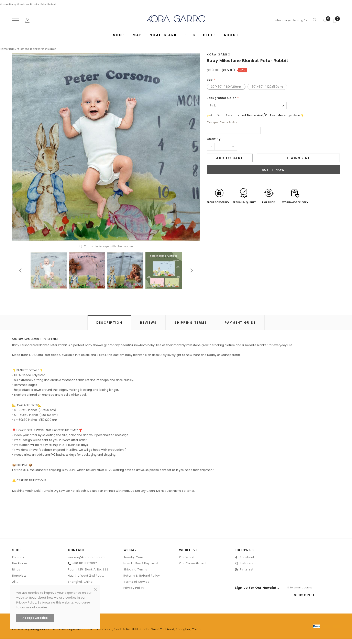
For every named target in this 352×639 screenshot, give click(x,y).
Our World (186, 557)
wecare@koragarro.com (86, 557)
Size (211, 80)
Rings (16, 569)
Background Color (223, 98)
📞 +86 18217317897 (82, 563)
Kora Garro (219, 54)
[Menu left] (15, 20)
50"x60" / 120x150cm (267, 87)
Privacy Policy (133, 588)
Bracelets (19, 576)
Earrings (18, 557)
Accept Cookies (35, 618)
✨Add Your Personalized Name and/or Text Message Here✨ (255, 115)
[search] (314, 20)
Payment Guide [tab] (240, 322)
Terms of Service (136, 582)
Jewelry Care (133, 557)
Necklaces (20, 563)
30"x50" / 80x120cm (226, 87)
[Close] (95, 589)
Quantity (213, 139)
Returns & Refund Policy (141, 576)
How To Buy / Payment (140, 563)
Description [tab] (109, 322)
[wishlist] (325, 20)
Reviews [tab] (148, 322)
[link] (49, 270)
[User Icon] (27, 20)
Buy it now (273, 170)
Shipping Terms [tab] (190, 322)
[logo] (176, 18)
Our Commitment (193, 563)
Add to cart (229, 158)
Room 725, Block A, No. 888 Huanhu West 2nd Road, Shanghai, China (88, 575)
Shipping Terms (135, 569)
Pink (213, 105)
